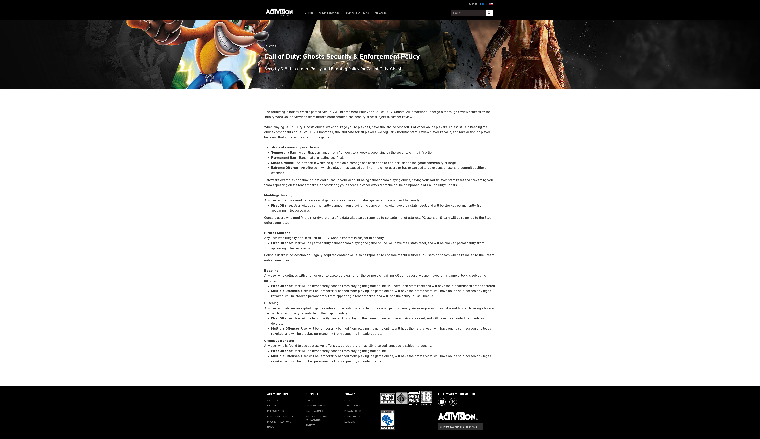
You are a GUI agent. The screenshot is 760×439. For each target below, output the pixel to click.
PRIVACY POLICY (352, 411)
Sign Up (473, 4)
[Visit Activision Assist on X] (453, 402)
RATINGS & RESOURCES (280, 416)
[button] (491, 4)
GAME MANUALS (314, 411)
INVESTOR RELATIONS (279, 422)
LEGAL (347, 400)
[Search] (489, 13)
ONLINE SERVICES (329, 12)
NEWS (270, 427)
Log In (483, 4)
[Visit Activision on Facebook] (442, 402)
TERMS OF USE (352, 406)
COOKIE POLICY (352, 416)
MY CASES (381, 12)
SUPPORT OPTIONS (357, 12)
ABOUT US (272, 400)
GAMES (309, 12)
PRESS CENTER (275, 411)
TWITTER (310, 425)
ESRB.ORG (350, 422)
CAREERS (272, 406)
